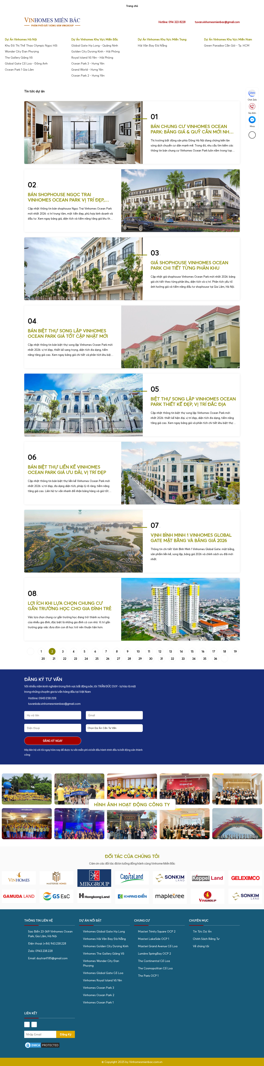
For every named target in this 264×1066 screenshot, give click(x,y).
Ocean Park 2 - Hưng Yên (88, 75)
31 (161, 658)
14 (181, 651)
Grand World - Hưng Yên (87, 69)
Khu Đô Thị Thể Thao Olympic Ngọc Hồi (31, 45)
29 (140, 658)
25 (97, 658)
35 (204, 658)
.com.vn (157, 1062)
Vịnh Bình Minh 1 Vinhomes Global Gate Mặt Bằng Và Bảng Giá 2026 (191, 537)
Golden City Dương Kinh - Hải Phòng (95, 51)
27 (118, 658)
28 (129, 658)
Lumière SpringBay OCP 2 (154, 953)
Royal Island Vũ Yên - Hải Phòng (92, 57)
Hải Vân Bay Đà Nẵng (152, 45)
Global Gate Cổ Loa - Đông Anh (26, 63)
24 (86, 658)
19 (235, 651)
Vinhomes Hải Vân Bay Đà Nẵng (104, 939)
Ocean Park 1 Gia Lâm (19, 69)
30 (150, 658)
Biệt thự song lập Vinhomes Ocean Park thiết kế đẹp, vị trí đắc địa (193, 401)
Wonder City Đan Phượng (22, 51)
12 (160, 651)
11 (149, 651)
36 (215, 658)
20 (43, 658)
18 (224, 651)
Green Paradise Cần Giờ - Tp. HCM (226, 45)
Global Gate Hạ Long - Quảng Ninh (94, 45)
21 (54, 658)
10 (138, 651)
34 (194, 658)
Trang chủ (132, 6)
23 (75, 658)
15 (192, 651)
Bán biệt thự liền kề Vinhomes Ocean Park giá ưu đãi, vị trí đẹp (67, 469)
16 (203, 651)
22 (64, 658)
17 (213, 651)
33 (183, 658)
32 (172, 658)
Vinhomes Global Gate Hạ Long (104, 931)
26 (107, 658)
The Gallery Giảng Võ (19, 57)
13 (170, 651)
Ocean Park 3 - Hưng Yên (87, 63)
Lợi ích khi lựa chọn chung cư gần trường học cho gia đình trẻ (70, 605)
